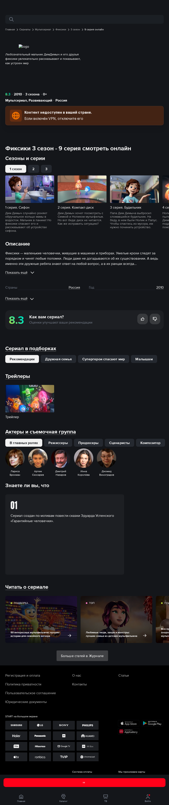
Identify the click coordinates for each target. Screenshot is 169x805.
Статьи (123, 675)
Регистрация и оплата (22, 675)
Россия (61, 100)
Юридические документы (26, 702)
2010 (18, 94)
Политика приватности (23, 684)
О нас (76, 675)
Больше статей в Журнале (82, 656)
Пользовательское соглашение (30, 693)
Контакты (79, 684)
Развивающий (40, 100)
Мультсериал (16, 100)
